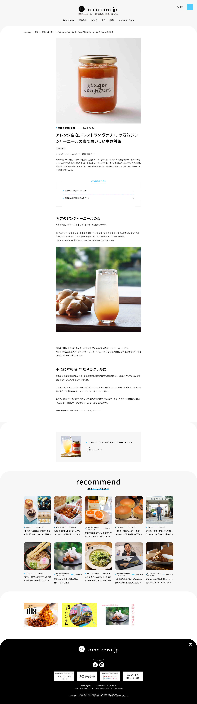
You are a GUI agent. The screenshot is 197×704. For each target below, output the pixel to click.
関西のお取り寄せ (48, 32)
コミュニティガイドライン (82, 688)
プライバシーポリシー (102, 688)
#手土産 (61, 148)
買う (103, 20)
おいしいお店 (68, 20)
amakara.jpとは (86, 686)
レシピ (94, 20)
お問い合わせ (118, 688)
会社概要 (113, 686)
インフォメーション (126, 20)
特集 (112, 20)
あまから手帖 (100, 686)
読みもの (82, 20)
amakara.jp (27, 32)
